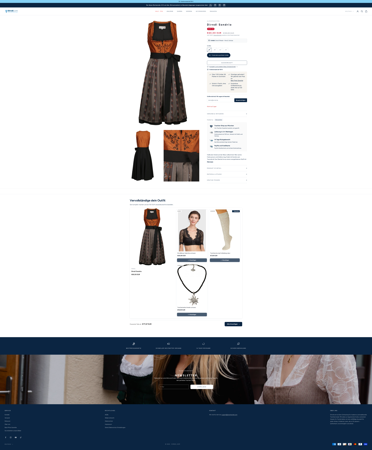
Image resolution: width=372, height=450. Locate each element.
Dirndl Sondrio (136, 271)
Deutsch (348, 11)
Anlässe (170, 11)
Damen (179, 11)
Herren (189, 11)
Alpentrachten (213, 21)
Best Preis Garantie (237, 80)
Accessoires (201, 11)
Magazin (213, 11)
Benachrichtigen (240, 100)
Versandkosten (217, 35)
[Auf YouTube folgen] (16, 437)
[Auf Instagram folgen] (11, 437)
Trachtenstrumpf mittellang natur (220, 253)
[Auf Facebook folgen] (6, 437)
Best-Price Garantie (11, 427)
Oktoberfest (218, 120)
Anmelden (201, 387)
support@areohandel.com (229, 415)
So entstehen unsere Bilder (13, 431)
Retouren (7, 421)
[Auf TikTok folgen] (21, 437)
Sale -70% (159, 11)
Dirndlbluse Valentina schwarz (186, 253)
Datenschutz (109, 421)
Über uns (7, 424)
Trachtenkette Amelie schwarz (186, 307)
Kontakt (7, 415)
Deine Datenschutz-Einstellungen (115, 427)
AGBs (106, 415)
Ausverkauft (227, 62)
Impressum (108, 424)
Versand (7, 418)
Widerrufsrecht (109, 418)
